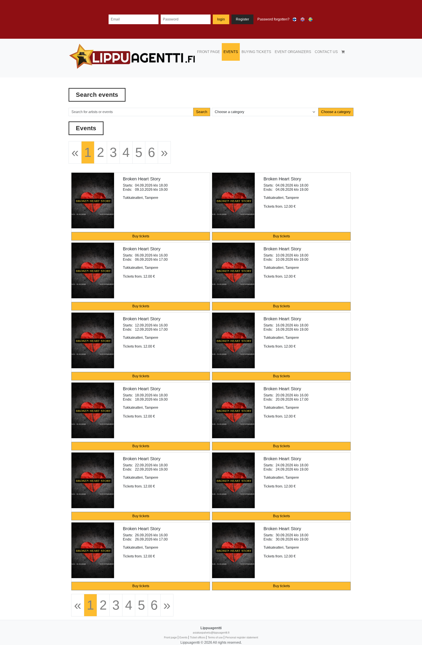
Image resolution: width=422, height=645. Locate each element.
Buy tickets (140, 236)
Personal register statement (241, 637)
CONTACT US (326, 52)
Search (201, 112)
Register (242, 19)
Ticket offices (198, 637)
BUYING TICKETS (256, 52)
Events (183, 637)
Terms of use (216, 637)
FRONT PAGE (208, 52)
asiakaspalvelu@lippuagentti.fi (211, 632)
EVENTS (231, 52)
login (221, 19)
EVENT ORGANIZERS (293, 52)
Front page (171, 637)
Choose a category (336, 112)
